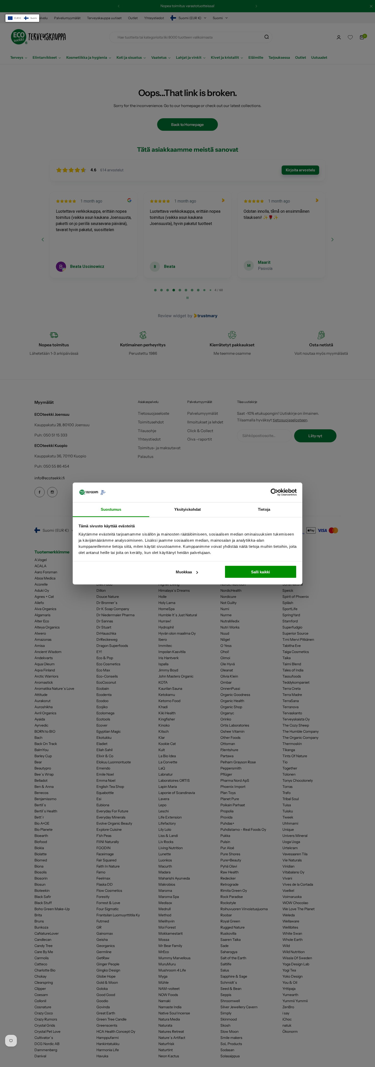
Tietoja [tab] (264, 509)
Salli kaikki (260, 572)
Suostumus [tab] (111, 509)
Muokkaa (184, 572)
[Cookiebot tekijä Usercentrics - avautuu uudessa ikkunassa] (274, 492)
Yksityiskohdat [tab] (187, 509)
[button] (22, 18)
